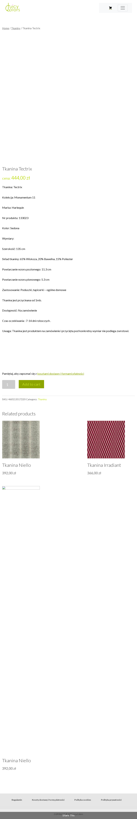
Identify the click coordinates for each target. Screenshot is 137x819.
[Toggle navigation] (123, 7)
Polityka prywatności (111, 799)
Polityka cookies (82, 799)
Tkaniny (15, 28)
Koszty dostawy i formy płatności (48, 799)
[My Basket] (110, 8)
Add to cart (31, 384)
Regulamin (17, 799)
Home (5, 28)
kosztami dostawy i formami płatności (60, 373)
